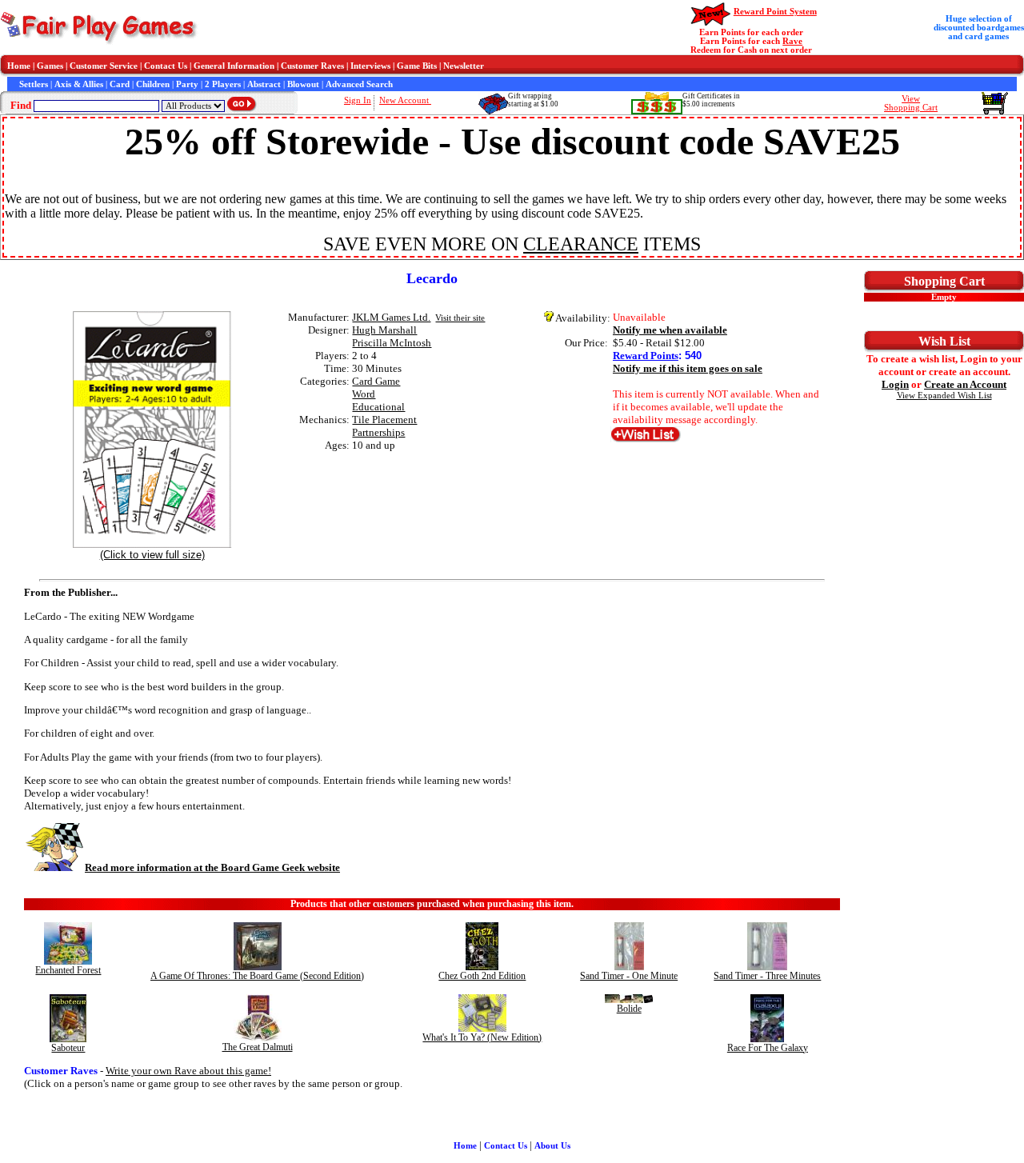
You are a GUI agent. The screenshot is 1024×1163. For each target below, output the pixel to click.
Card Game (376, 381)
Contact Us (165, 66)
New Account (405, 100)
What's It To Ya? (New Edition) (482, 1037)
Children (153, 84)
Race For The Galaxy (767, 1047)
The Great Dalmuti (257, 1047)
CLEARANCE (580, 244)
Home (18, 66)
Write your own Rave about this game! (188, 1071)
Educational (378, 407)
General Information (234, 66)
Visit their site (460, 318)
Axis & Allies (78, 84)
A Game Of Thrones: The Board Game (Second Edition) (257, 975)
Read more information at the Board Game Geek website (212, 867)
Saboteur (68, 1047)
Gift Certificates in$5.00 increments (711, 100)
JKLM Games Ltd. (391, 317)
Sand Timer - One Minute (629, 975)
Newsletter (463, 66)
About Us (552, 1145)
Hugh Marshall (384, 330)
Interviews (370, 66)
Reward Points (645, 356)
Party (187, 84)
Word (363, 394)
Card (120, 84)
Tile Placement (384, 420)
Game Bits (417, 66)
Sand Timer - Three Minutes (767, 975)
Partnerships (378, 432)
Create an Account (965, 384)
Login (895, 384)
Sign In (357, 100)
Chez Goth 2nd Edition (482, 975)
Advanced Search (359, 84)
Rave (792, 41)
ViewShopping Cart (911, 103)
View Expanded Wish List (944, 395)
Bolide (629, 1008)
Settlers (33, 84)
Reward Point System (775, 11)
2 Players (223, 84)
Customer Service (104, 66)
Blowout (303, 84)
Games (50, 66)
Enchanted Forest (68, 970)
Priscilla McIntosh (391, 343)
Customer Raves (312, 66)
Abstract (264, 84)
